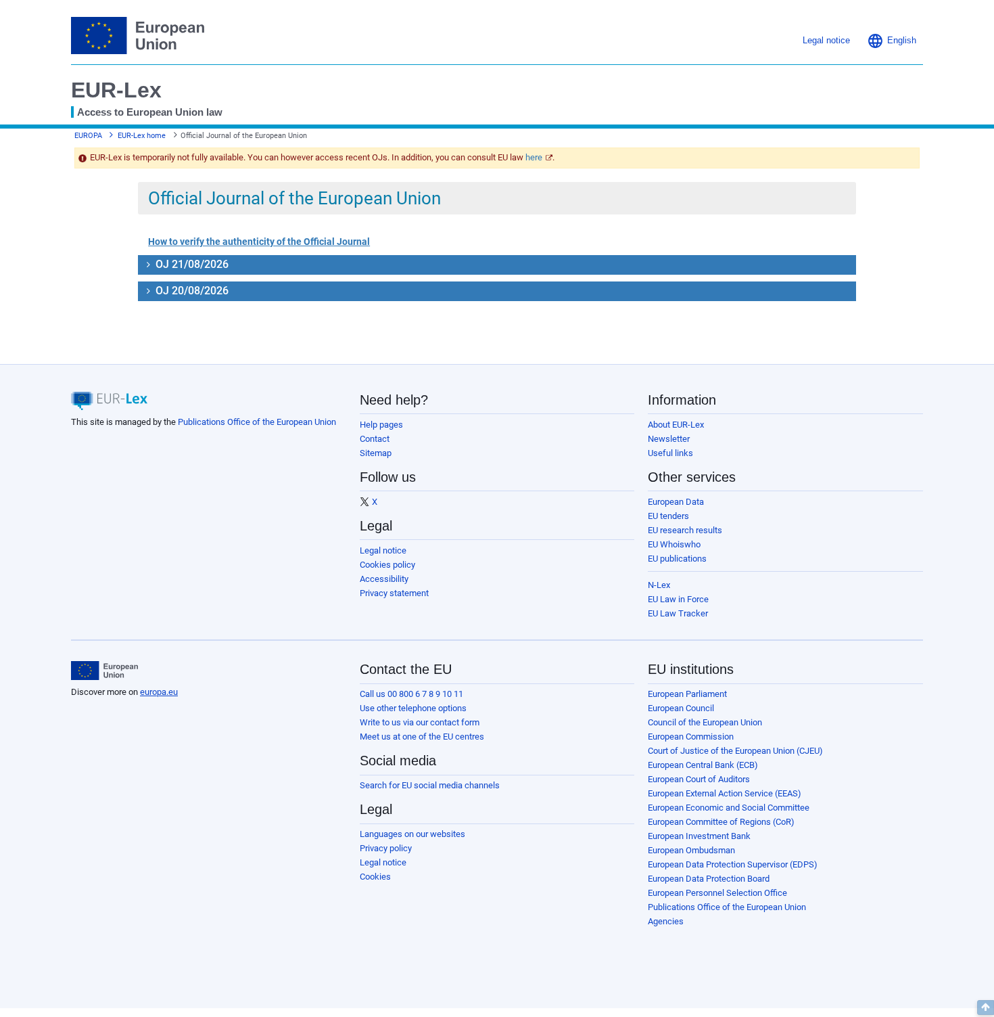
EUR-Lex (116, 90)
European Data (676, 502)
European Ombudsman (691, 850)
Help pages (381, 425)
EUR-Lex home (142, 135)
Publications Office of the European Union (257, 422)
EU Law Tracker (678, 613)
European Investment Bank (699, 836)
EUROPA (88, 135)
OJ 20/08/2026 (191, 290)
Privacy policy (386, 848)
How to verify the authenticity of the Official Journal (259, 241)
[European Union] (104, 670)
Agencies (666, 921)
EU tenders (668, 516)
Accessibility (384, 579)
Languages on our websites (412, 834)
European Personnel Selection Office (717, 893)
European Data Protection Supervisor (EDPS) (733, 864)
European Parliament (687, 694)
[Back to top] (985, 1007)
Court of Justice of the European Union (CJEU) (735, 751)
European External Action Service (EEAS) (724, 793)
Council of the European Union (705, 722)
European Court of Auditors (699, 779)
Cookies (375, 877)
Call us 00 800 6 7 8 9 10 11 (411, 694)
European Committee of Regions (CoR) (721, 822)
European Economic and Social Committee (728, 808)
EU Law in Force (678, 599)
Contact (374, 439)
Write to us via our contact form (419, 722)
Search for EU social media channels (430, 785)
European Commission (691, 736)
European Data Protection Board (709, 879)
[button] (891, 40)
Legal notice (383, 550)
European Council (681, 708)
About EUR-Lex (676, 425)
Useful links (670, 453)
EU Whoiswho (674, 544)
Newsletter (669, 439)
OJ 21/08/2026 (191, 264)
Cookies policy (387, 565)
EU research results (685, 530)
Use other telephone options (413, 708)
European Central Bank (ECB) (703, 765)
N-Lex (659, 585)
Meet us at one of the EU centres (422, 736)
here (533, 157)
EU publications (677, 558)
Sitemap (376, 453)
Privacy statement (394, 593)
